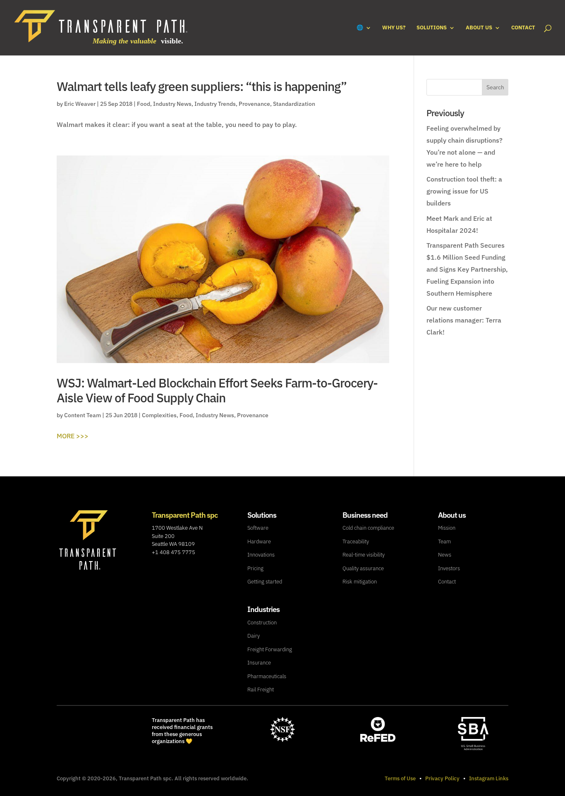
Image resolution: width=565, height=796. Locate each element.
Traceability (355, 541)
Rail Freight (260, 689)
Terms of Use (400, 778)
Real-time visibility (363, 554)
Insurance (259, 662)
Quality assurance (363, 568)
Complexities (159, 415)
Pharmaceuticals (266, 676)
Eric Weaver (80, 104)
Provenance (254, 104)
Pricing (255, 568)
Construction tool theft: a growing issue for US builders (464, 191)
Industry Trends (215, 104)
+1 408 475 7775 (173, 552)
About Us (479, 28)
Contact (523, 28)
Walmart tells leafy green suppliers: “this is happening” (202, 86)
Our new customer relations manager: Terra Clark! (463, 320)
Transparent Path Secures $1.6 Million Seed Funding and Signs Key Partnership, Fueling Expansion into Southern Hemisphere (467, 269)
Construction (262, 622)
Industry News (172, 104)
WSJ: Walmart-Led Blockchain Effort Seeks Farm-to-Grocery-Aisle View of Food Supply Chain (217, 390)
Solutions (432, 28)
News (444, 554)
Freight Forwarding (269, 649)
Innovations (261, 554)
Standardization (294, 104)
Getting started (264, 581)
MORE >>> (73, 436)
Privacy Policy (442, 778)
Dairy (253, 635)
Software (257, 527)
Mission (446, 527)
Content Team (82, 415)
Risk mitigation (359, 581)
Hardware (259, 541)
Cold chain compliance (368, 527)
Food (143, 104)
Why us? (394, 28)
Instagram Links (488, 778)
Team (444, 541)
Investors (449, 568)
